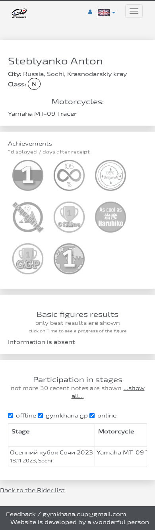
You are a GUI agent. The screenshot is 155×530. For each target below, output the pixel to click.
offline (26, 415)
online (106, 415)
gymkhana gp (67, 415)
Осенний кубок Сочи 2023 (51, 452)
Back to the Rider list (32, 490)
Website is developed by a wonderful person (79, 521)
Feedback (21, 514)
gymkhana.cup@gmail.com (84, 514)
